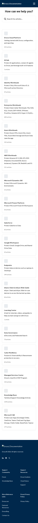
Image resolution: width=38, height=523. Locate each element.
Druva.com (5, 501)
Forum (4, 477)
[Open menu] (34, 3)
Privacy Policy (24, 501)
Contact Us (5, 515)
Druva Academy (25, 477)
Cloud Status (24, 481)
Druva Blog (5, 511)
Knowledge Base (7, 481)
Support (23, 485)
